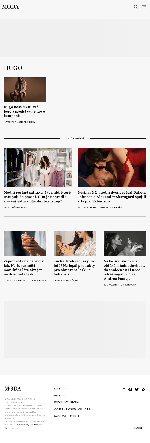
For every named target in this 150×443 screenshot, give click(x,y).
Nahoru (139, 428)
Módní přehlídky (26, 122)
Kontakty (61, 388)
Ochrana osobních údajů (72, 409)
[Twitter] (137, 390)
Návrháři (9, 122)
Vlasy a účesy (70, 280)
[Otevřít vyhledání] (136, 6)
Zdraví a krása (37, 280)
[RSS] (143, 390)
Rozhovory (129, 285)
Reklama (60, 395)
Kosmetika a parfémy (111, 207)
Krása (57, 280)
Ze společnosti (112, 285)
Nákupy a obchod (88, 207)
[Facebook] (130, 390)
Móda (7, 207)
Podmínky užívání (66, 402)
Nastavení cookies (68, 416)
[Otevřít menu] (144, 6)
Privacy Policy (22, 425)
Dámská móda (19, 207)
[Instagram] (123, 390)
